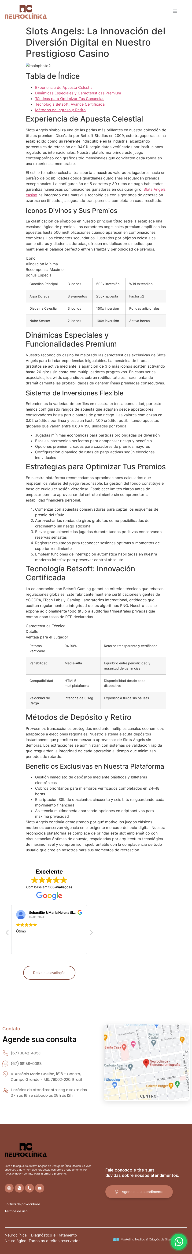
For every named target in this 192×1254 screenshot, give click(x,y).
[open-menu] (175, 11)
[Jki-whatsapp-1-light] (19, 1188)
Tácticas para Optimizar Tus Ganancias (69, 98)
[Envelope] (39, 1188)
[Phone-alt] (29, 1188)
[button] (91, 934)
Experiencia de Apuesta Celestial (64, 87)
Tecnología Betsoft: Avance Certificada (70, 104)
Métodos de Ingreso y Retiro (60, 109)
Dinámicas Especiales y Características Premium (78, 93)
